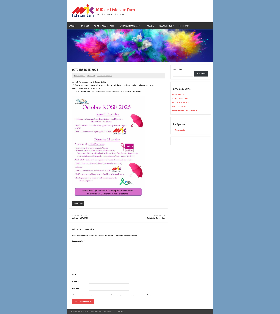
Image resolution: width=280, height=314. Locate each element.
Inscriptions (184, 26)
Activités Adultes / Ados (104, 26)
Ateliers (150, 26)
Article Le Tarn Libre (180, 98)
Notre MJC (85, 26)
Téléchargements (166, 26)
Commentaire (78, 241)
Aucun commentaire (104, 76)
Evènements (78, 203)
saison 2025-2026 (179, 106)
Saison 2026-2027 (179, 94)
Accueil (72, 26)
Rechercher (177, 69)
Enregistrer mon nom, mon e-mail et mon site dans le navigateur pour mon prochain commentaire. (113, 295)
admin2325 (91, 76)
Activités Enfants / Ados (130, 26)
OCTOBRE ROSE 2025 (180, 102)
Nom (74, 274)
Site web (75, 288)
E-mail (75, 281)
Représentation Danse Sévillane (184, 110)
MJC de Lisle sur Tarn (115, 10)
